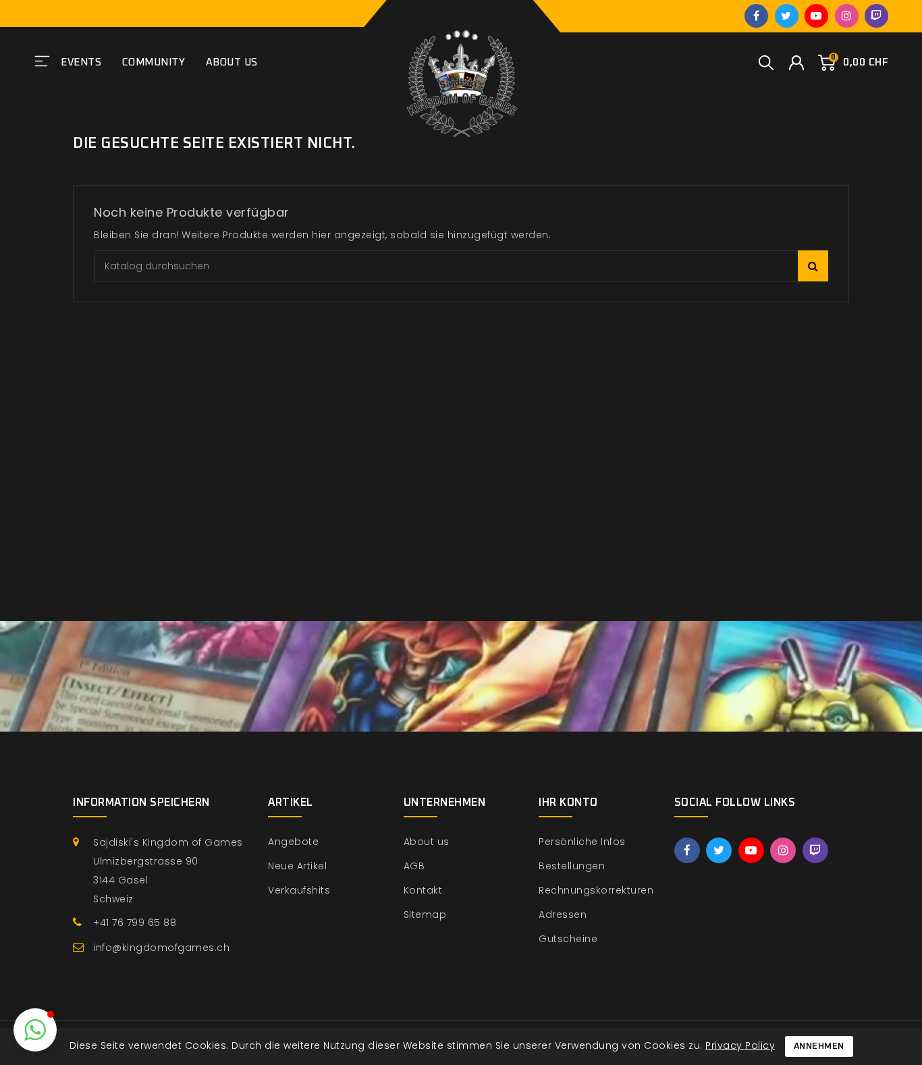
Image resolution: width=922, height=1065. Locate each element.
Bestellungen (572, 866)
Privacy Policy (740, 1045)
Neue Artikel (297, 866)
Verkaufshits (299, 890)
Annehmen (819, 1046)
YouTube (816, 16)
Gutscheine (568, 939)
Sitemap (425, 914)
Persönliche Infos (582, 841)
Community (154, 62)
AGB (414, 866)
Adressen (563, 914)
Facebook (756, 16)
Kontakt (423, 890)
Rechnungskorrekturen (596, 890)
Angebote (293, 841)
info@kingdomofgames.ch (161, 947)
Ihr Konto (568, 802)
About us (232, 62)
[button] (35, 1030)
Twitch (876, 16)
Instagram (847, 16)
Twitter (786, 16)
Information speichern (141, 802)
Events (81, 62)
